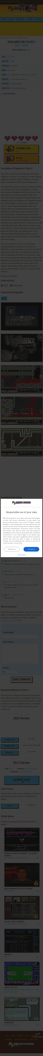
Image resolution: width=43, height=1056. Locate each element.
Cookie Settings (8, 543)
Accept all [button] (31, 549)
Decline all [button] (11, 549)
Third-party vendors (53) (29, 528)
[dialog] (21, 528)
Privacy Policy (18, 543)
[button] (21, 554)
